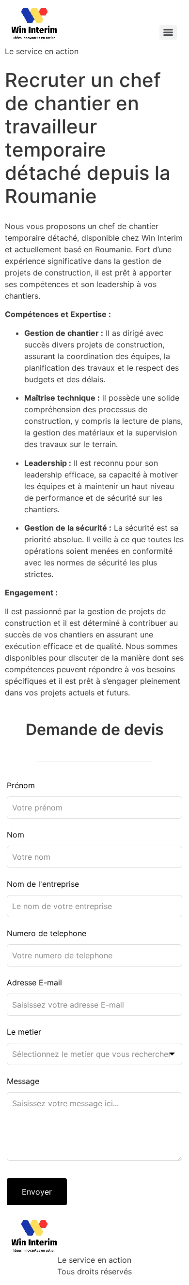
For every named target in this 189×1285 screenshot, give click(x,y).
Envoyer (37, 1192)
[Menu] (168, 32)
